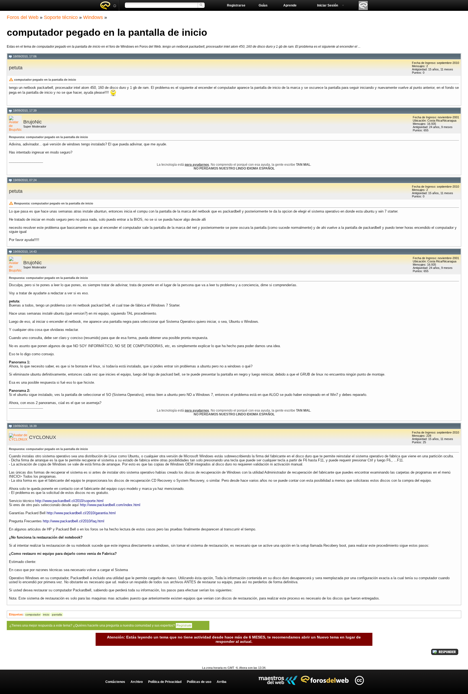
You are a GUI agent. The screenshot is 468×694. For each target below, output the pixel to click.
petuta (15, 67)
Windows (93, 17)
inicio (46, 614)
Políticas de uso (199, 682)
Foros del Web (22, 17)
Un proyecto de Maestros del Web (278, 680)
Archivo (137, 682)
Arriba (221, 682)
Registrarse (236, 5)
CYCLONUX (42, 437)
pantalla (57, 614)
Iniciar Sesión (327, 5)
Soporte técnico (61, 17)
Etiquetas (15, 614)
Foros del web (108, 5)
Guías (263, 5)
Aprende (290, 5)
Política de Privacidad (164, 682)
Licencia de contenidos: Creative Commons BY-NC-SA (359, 680)
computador (32, 614)
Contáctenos (115, 682)
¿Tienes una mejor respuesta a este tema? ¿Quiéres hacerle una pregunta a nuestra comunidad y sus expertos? (100, 625)
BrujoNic (32, 122)
